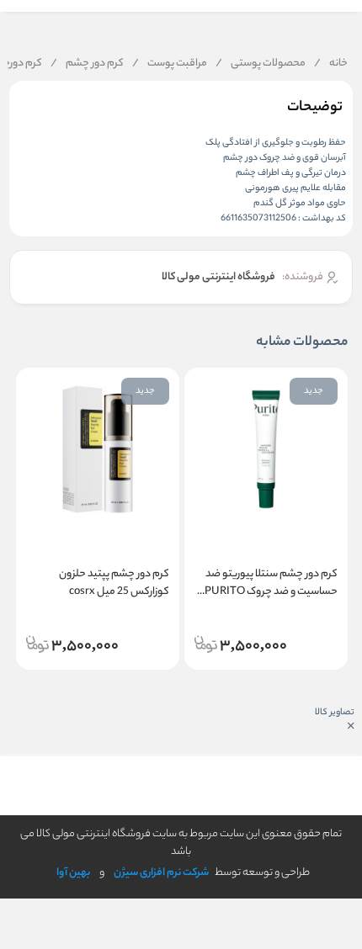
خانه (331, 64)
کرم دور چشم (87, 64)
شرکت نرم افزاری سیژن (161, 873)
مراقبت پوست (169, 64)
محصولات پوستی (261, 64)
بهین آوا (73, 873)
